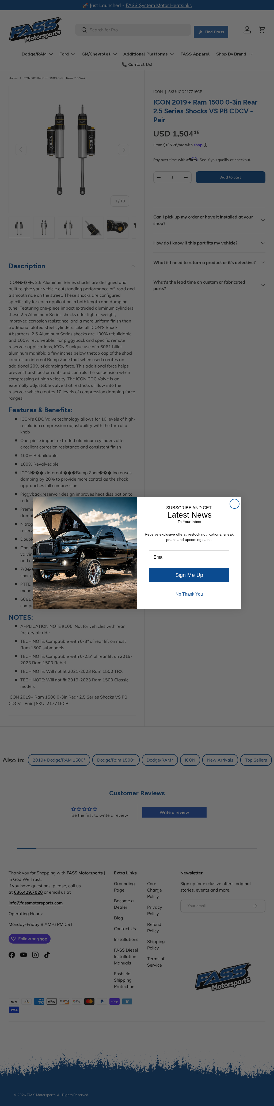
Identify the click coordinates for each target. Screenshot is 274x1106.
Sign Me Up (189, 575)
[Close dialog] (234, 504)
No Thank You (189, 594)
